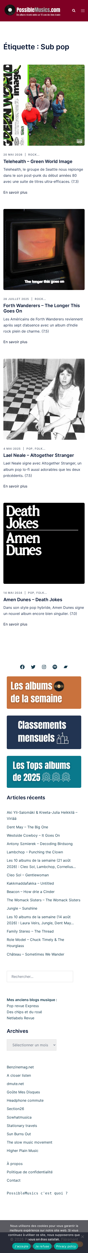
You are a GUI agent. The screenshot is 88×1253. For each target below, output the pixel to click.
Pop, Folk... (35, 448)
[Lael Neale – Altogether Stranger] (44, 399)
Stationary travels (22, 1125)
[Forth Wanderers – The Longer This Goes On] (44, 249)
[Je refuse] (82, 1236)
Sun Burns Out (19, 1134)
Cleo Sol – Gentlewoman (28, 875)
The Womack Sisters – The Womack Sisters (43, 900)
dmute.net (15, 1083)
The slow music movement (29, 1142)
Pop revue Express (23, 1006)
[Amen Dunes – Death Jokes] (44, 543)
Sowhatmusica (19, 1117)
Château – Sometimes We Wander (35, 954)
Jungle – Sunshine (22, 908)
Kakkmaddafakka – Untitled (30, 883)
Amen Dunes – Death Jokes (32, 599)
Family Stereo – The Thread (30, 931)
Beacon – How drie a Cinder (31, 891)
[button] (73, 10)
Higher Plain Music (22, 1150)
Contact (14, 1180)
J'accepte (21, 1246)
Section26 (15, 1108)
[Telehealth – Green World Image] (44, 105)
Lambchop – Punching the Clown (35, 852)
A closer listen (19, 1075)
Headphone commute (25, 1100)
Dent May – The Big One (27, 827)
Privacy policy (66, 1246)
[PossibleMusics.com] (34, 10)
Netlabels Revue (20, 1018)
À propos (15, 1163)
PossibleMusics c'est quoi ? (37, 1193)
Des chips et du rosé (24, 1012)
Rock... (33, 154)
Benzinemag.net (20, 1067)
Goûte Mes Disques (23, 1092)
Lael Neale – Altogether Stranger (38, 455)
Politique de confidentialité (30, 1172)
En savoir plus (15, 192)
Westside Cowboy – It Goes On (33, 835)
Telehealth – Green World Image (37, 161)
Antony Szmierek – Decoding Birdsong (40, 843)
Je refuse (42, 1246)
